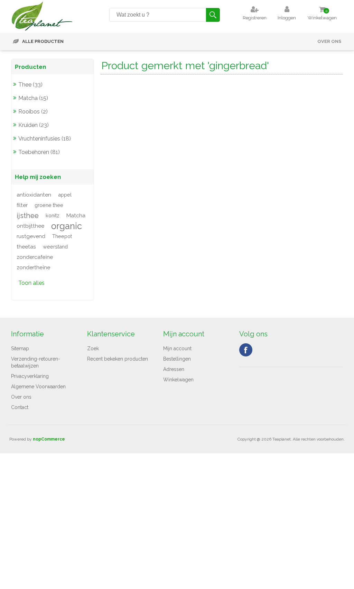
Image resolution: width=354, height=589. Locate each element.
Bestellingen (177, 359)
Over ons (329, 41)
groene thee (49, 205)
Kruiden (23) (33, 125)
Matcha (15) (33, 98)
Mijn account (177, 348)
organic (66, 226)
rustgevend (31, 236)
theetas (26, 247)
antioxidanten (34, 195)
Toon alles (31, 283)
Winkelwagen (178, 379)
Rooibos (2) (33, 111)
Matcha (75, 215)
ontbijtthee (30, 226)
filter (22, 205)
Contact (19, 407)
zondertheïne (33, 267)
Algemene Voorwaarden (38, 386)
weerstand (55, 247)
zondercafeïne (35, 257)
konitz (52, 215)
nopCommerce (49, 439)
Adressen (173, 369)
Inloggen (287, 17)
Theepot (62, 236)
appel (65, 195)
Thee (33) (30, 84)
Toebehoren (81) (39, 152)
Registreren (255, 17)
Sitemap (20, 348)
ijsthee (28, 215)
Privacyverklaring (30, 376)
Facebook (245, 349)
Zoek (93, 348)
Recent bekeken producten (117, 359)
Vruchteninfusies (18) (44, 138)
